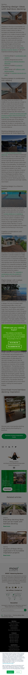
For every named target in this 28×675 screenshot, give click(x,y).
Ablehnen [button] (18, 672)
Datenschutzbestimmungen (8, 663)
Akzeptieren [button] (10, 672)
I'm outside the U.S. (14, 346)
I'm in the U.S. (14, 342)
